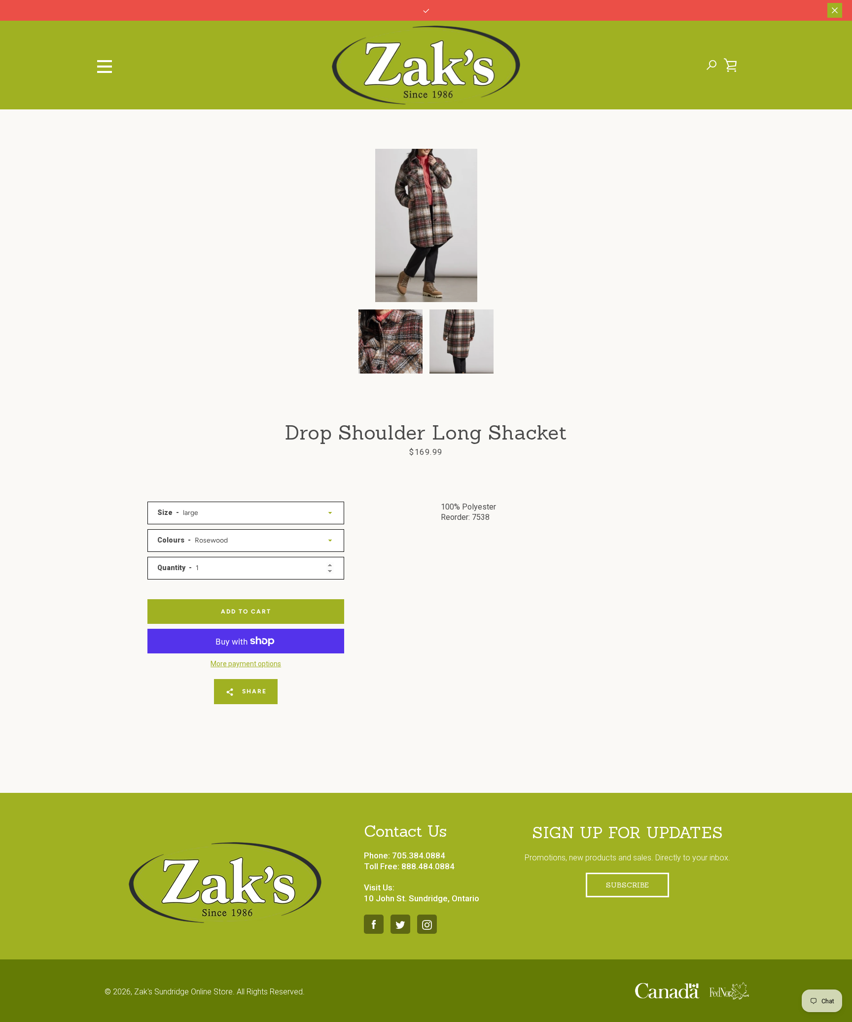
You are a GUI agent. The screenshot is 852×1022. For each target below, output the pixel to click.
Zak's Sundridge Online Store (183, 991)
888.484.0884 (428, 866)
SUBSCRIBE (627, 885)
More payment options (246, 664)
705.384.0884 (418, 855)
